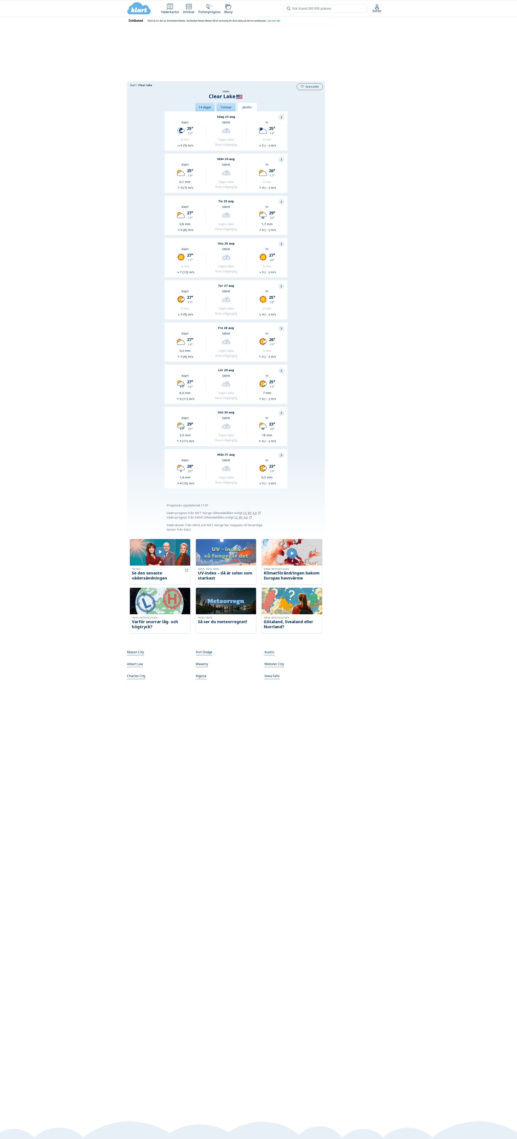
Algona (201, 676)
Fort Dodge (204, 652)
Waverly (202, 664)
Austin (269, 652)
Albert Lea (135, 664)
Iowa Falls (272, 676)
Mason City (135, 652)
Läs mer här (273, 20)
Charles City (136, 676)
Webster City (274, 664)
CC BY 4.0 (250, 513)
